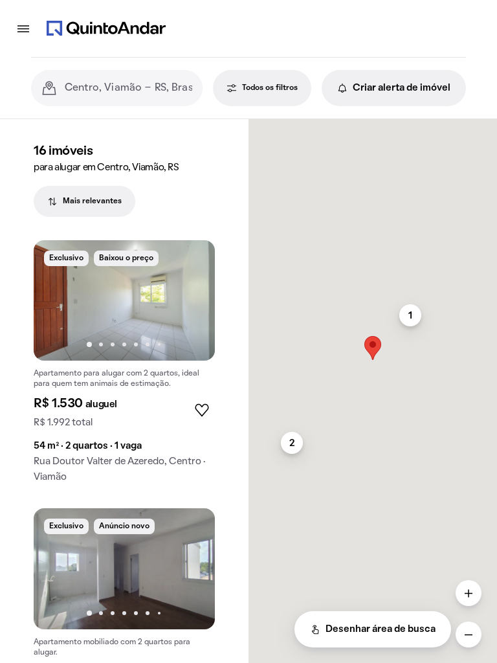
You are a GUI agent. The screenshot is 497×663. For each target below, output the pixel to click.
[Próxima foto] (191, 300)
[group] (124, 366)
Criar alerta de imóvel (401, 88)
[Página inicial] (106, 28)
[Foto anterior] (57, 300)
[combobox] (128, 88)
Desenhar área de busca (381, 629)
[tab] (84, 201)
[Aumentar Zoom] (468, 593)
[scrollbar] (372, 124)
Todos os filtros (270, 88)
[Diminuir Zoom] (468, 634)
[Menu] (23, 28)
